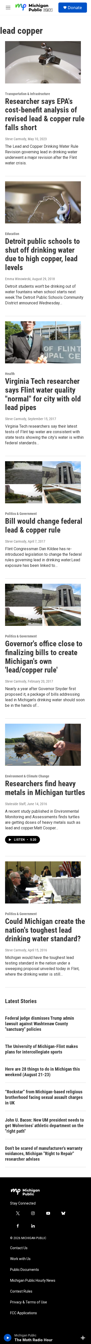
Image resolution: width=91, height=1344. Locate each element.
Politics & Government (21, 514)
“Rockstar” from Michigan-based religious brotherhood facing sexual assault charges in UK (44, 1097)
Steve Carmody (15, 139)
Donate (75, 7)
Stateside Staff (15, 804)
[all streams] (84, 1337)
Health (10, 374)
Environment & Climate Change (27, 776)
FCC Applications (23, 1313)
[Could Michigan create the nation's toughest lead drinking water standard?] (43, 882)
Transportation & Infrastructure (27, 94)
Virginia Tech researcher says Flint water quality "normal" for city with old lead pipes (43, 394)
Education (12, 234)
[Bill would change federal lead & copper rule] (43, 482)
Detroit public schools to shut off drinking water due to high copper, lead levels (42, 254)
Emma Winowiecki (18, 279)
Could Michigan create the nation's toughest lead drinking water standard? (45, 930)
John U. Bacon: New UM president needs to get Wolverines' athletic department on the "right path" (44, 1125)
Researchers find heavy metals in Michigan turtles (45, 788)
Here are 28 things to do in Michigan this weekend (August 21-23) (42, 1071)
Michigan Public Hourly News (32, 1280)
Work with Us (20, 1259)
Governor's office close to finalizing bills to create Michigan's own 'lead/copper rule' (43, 656)
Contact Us (19, 1248)
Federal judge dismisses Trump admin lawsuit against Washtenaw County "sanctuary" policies (39, 1023)
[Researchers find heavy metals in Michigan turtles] (43, 745)
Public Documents (24, 1270)
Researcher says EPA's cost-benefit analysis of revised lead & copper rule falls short (44, 114)
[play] (8, 1337)
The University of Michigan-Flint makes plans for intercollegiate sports (41, 1049)
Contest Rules (21, 1291)
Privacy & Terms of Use (28, 1302)
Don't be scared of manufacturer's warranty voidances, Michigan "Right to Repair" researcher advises (43, 1154)
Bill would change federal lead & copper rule (43, 525)
